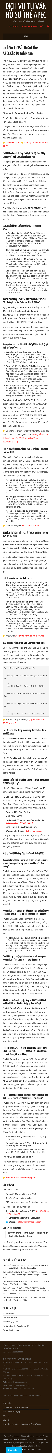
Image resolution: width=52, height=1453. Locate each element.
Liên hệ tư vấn (12, 143)
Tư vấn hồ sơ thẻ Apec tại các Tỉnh (17, 1326)
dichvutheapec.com (34, 831)
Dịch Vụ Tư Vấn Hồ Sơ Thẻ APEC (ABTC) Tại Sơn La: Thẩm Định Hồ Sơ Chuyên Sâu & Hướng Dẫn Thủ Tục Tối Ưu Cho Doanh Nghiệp (26, 1290)
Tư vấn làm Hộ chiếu (11, 1330)
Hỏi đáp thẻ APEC (10, 1313)
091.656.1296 (12, 823)
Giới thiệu (7, 1403)
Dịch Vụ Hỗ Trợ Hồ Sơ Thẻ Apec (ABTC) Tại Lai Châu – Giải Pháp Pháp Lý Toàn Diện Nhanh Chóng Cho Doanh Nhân (25, 1274)
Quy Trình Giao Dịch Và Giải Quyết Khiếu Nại (22, 1424)
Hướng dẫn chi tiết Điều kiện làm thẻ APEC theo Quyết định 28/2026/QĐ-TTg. (25, 438)
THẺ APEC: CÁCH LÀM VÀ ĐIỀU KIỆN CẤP (29, 26)
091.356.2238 (26, 823)
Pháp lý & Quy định (10, 1322)
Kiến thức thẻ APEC (10, 1318)
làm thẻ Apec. (31, 526)
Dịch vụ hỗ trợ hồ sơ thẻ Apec (29, 636)
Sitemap (6, 1416)
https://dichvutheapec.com (29, 1222)
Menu (26, 37)
